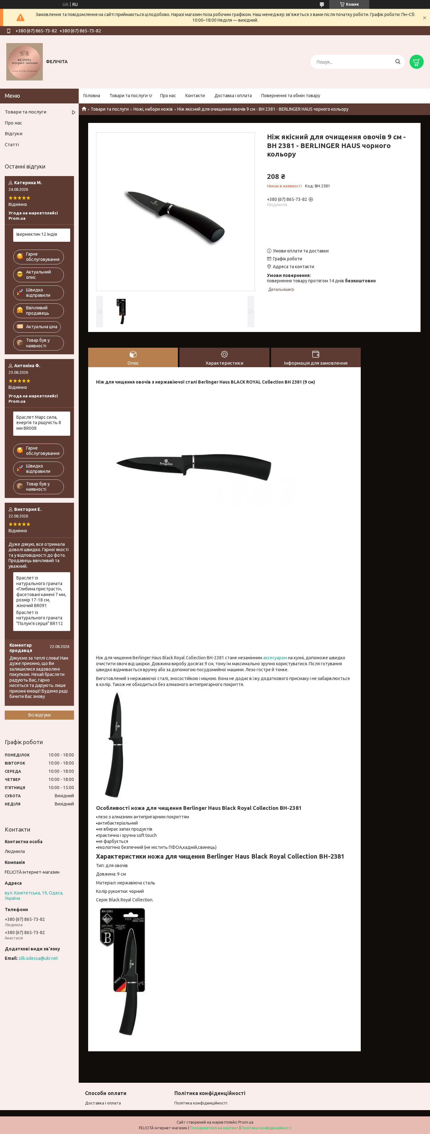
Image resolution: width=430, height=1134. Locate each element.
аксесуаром (275, 657)
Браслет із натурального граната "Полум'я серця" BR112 (39, 618)
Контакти (195, 95)
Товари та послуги (129, 95)
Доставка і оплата (233, 95)
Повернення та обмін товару (290, 95)
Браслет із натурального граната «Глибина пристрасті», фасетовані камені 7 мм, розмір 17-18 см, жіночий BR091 (41, 591)
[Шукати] (398, 62)
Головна (91, 95)
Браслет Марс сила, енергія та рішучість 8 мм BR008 (38, 423)
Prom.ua (245, 1122)
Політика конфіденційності (200, 1103)
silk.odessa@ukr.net (38, 958)
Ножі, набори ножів (153, 109)
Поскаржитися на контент (214, 1128)
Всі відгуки (39, 714)
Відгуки (13, 133)
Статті (12, 144)
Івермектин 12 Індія (36, 234)
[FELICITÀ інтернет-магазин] (24, 61)
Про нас (168, 95)
